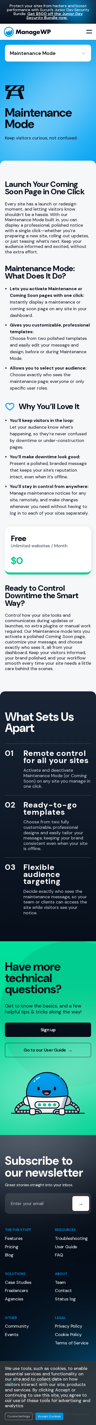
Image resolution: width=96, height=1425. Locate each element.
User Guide (66, 1247)
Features (14, 1238)
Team (60, 1282)
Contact (63, 1290)
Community (17, 1326)
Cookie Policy (68, 1334)
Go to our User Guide (48, 1050)
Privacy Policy (68, 1326)
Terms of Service (71, 1343)
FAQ (59, 1255)
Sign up (48, 1030)
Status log (65, 1299)
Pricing (11, 1247)
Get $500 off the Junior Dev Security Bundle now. (54, 15)
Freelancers (16, 1290)
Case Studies (18, 1282)
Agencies (14, 1299)
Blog (9, 1255)
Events (11, 1334)
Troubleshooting (71, 1238)
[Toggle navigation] (89, 32)
